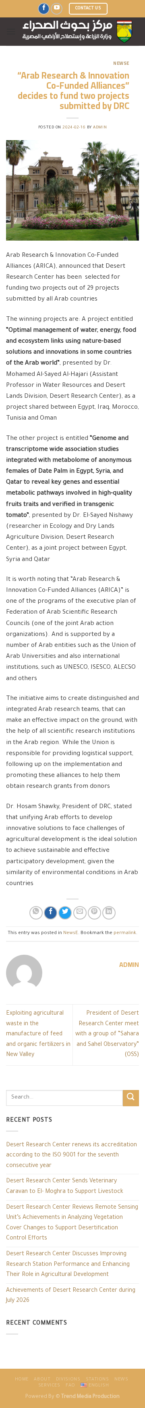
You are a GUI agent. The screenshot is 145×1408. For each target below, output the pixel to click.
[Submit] (131, 1098)
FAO (70, 1385)
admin (100, 128)
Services (49, 1385)
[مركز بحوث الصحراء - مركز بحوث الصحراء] (77, 31)
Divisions (68, 1379)
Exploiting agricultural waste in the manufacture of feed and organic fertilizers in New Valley (38, 1034)
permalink (125, 933)
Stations (97, 1379)
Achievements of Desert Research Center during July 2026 (70, 1296)
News (121, 1379)
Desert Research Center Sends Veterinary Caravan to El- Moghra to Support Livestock (64, 1186)
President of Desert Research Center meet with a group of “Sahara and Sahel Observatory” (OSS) (107, 1034)
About (42, 1379)
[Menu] (11, 31)
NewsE (121, 63)
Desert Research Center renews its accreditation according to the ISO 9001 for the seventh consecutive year (71, 1155)
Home (22, 1379)
